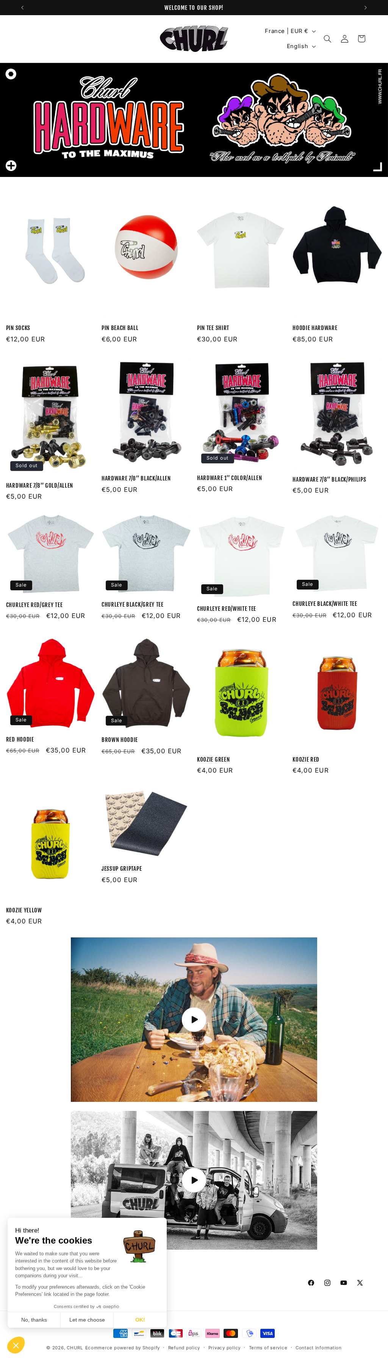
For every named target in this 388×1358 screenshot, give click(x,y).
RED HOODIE (20, 739)
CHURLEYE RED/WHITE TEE (226, 608)
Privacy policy (224, 1347)
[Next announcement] (365, 7)
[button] (327, 38)
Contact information (319, 1347)
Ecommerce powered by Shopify (122, 1347)
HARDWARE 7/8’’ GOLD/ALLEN (39, 485)
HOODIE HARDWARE (315, 328)
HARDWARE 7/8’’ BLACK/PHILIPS (329, 479)
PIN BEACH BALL (120, 328)
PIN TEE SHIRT (213, 328)
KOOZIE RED (306, 759)
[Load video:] (194, 1180)
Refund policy (184, 1347)
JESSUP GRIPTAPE (122, 868)
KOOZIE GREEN (213, 759)
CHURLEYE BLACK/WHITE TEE (325, 603)
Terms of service (268, 1347)
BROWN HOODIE (120, 739)
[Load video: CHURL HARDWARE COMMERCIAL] (194, 1019)
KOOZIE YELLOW (24, 910)
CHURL (75, 1347)
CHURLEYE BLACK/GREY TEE (133, 604)
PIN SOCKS (18, 328)
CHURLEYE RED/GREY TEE (34, 605)
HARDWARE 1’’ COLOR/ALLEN (229, 478)
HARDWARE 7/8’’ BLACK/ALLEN (136, 478)
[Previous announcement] (22, 7)
